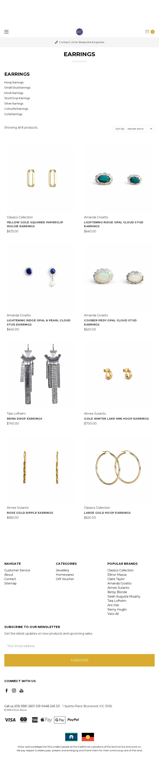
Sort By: (120, 128)
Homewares (65, 575)
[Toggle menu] (5, 31)
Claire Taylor (116, 579)
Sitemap (10, 583)
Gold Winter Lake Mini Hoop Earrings (116, 418)
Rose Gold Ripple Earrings (30, 512)
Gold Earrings (13, 114)
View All (113, 614)
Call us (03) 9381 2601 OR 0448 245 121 (32, 706)
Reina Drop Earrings (24, 418)
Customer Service (17, 570)
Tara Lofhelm (116, 601)
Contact (10, 579)
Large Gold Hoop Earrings (107, 512)
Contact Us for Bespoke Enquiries (81, 42)
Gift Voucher (65, 579)
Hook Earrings (13, 93)
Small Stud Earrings (17, 87)
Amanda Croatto (119, 583)
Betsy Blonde (117, 592)
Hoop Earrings (13, 82)
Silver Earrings (13, 103)
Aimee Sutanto (118, 588)
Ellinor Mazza (116, 575)
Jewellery (62, 570)
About (8, 575)
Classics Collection (120, 570)
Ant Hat (113, 605)
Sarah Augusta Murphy (123, 596)
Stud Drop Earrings (17, 98)
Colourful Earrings (16, 108)
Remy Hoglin (117, 609)
